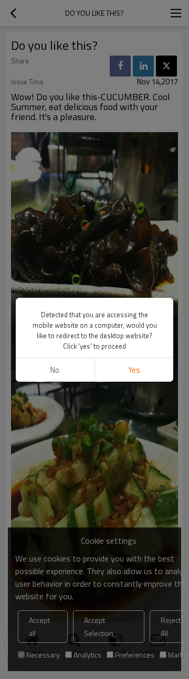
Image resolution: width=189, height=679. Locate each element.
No (54, 370)
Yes (134, 370)
